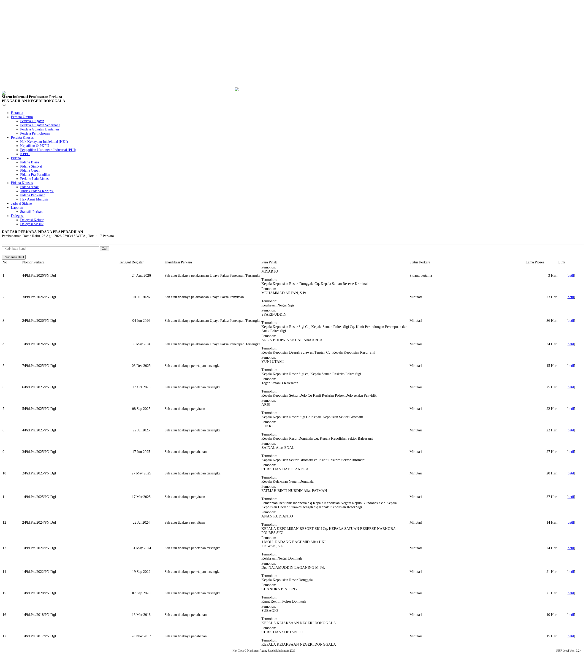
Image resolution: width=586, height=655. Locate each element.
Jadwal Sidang (21, 203)
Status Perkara (420, 262)
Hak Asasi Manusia (34, 199)
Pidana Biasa (29, 162)
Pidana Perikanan (32, 195)
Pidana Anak (29, 187)
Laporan (17, 207)
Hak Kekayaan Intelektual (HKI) (44, 141)
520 (4, 105)
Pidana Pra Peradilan (35, 174)
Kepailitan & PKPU (34, 146)
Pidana (16, 158)
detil (571, 275)
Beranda (17, 113)
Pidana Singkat (31, 166)
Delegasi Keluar (31, 220)
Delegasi (17, 216)
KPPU (25, 154)
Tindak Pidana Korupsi (37, 191)
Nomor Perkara (33, 262)
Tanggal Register (131, 262)
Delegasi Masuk (31, 224)
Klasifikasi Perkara (178, 262)
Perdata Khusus (22, 137)
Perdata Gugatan (32, 121)
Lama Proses (535, 262)
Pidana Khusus (22, 183)
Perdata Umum (22, 117)
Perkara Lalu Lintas (34, 179)
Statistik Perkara (31, 212)
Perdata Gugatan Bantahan (39, 129)
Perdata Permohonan (35, 133)
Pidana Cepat (29, 170)
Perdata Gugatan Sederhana (40, 125)
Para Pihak (269, 262)
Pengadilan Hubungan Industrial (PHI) (48, 150)
